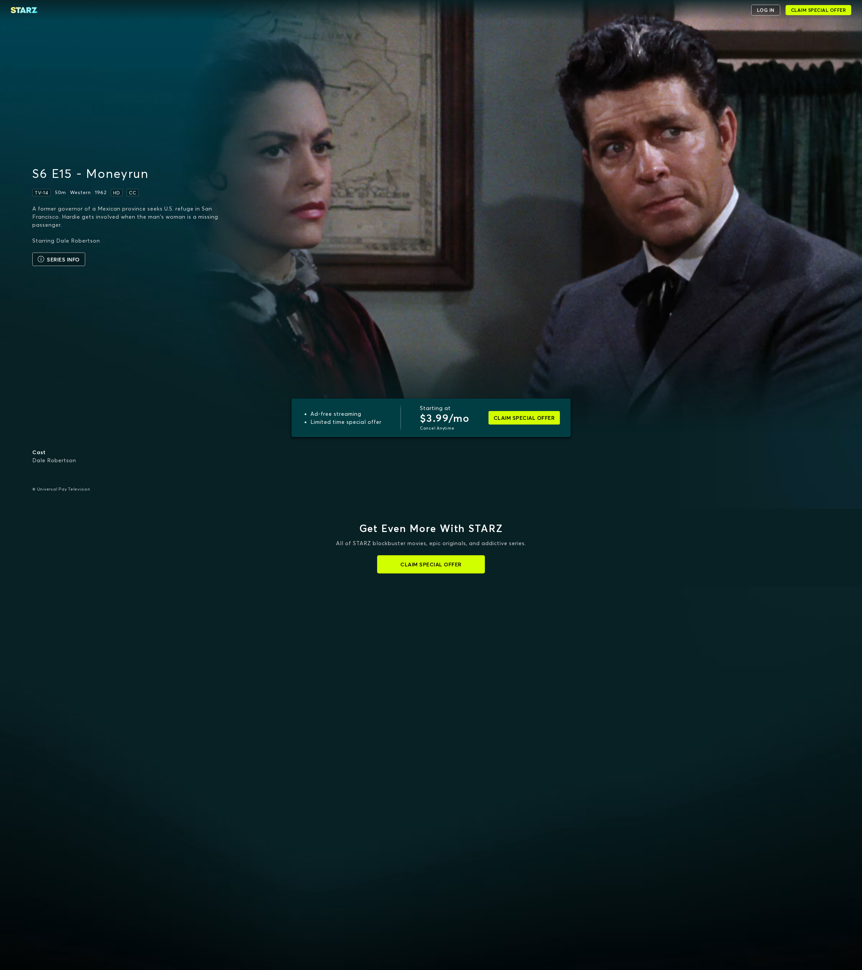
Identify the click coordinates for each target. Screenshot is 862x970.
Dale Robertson (54, 460)
